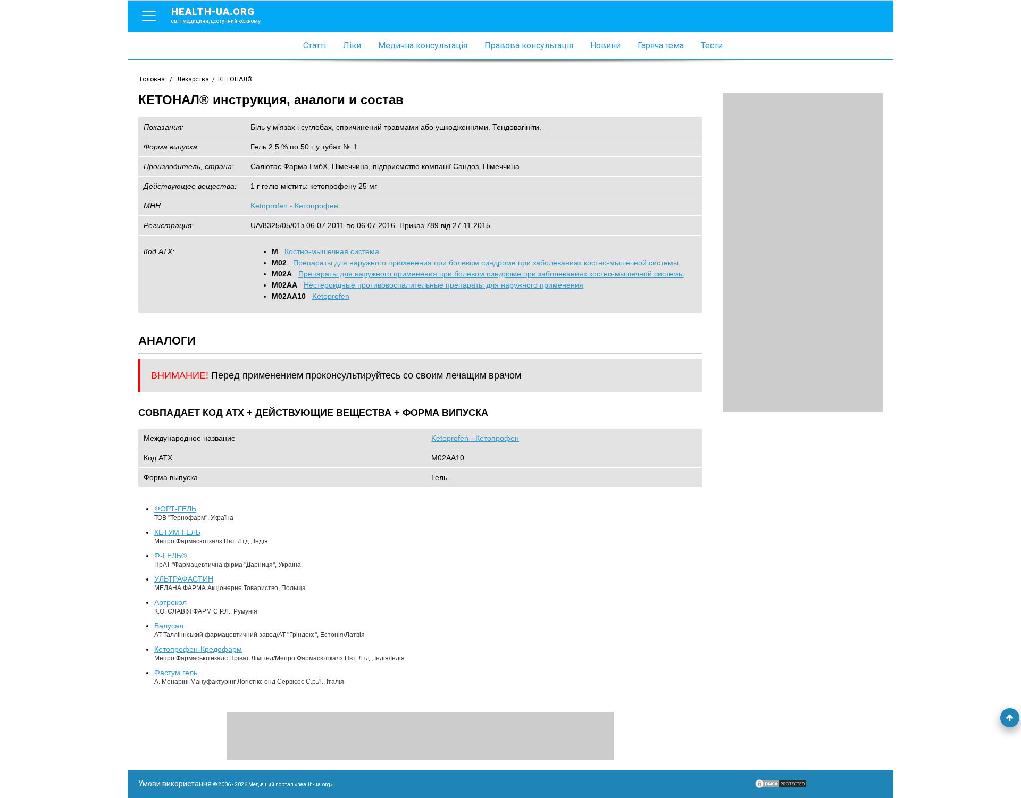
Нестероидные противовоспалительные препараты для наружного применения (443, 285)
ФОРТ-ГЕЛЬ (175, 509)
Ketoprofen (330, 296)
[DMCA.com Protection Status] (780, 786)
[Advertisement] (803, 252)
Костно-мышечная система (331, 251)
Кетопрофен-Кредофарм (198, 649)
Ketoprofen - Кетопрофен (294, 205)
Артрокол (170, 602)
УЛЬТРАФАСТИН (183, 579)
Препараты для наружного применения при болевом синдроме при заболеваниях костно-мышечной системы (486, 262)
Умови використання (175, 783)
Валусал (168, 625)
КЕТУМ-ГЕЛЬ (177, 532)
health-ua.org (216, 15)
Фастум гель (175, 672)
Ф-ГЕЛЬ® (170, 555)
